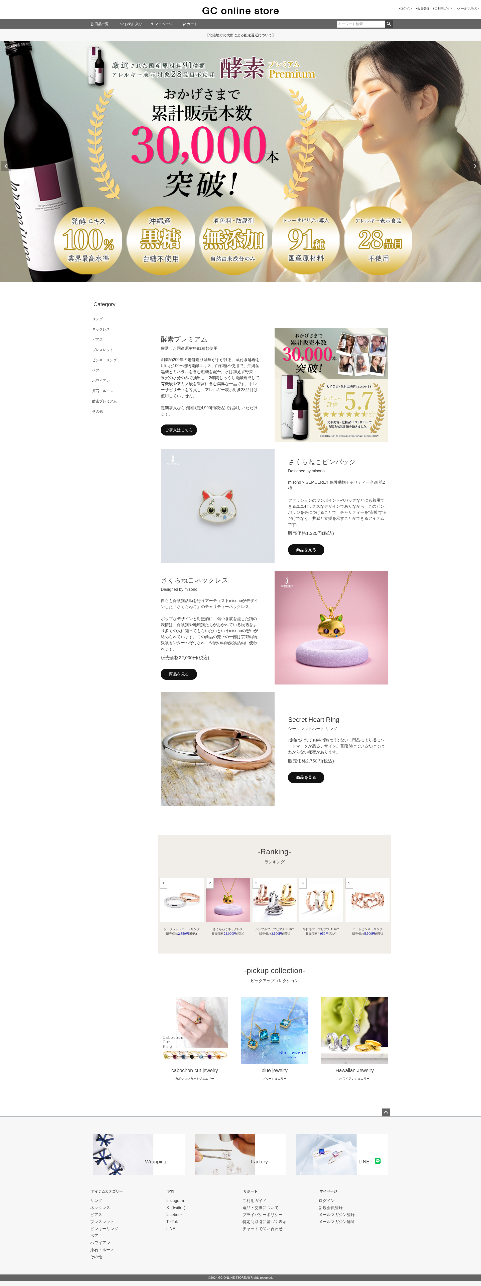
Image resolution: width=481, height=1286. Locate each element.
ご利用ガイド (444, 8)
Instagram (175, 1200)
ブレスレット (102, 350)
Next (475, 166)
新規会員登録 (331, 1208)
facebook (174, 1215)
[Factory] (240, 1172)
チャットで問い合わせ (263, 1229)
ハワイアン (101, 381)
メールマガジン (468, 8)
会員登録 (423, 8)
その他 (97, 411)
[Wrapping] (139, 1172)
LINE (170, 1229)
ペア (95, 370)
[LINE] (342, 1172)
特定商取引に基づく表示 (265, 1222)
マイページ (163, 24)
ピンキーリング (104, 360)
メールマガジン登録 (337, 1215)
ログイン (406, 8)
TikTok (172, 1222)
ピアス (97, 339)
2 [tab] (239, 290)
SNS (170, 1191)
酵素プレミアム (104, 401)
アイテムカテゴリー (107, 1191)
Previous (6, 166)
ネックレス (101, 329)
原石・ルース (102, 391)
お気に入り (133, 24)
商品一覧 (102, 24)
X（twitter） (177, 1208)
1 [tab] (235, 290)
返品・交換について (261, 1208)
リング (97, 319)
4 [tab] (246, 290)
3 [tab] (242, 290)
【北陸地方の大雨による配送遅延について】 (240, 35)
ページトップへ (386, 1112)
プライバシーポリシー (263, 1215)
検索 (389, 24)
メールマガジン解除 (337, 1222)
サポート (251, 1191)
